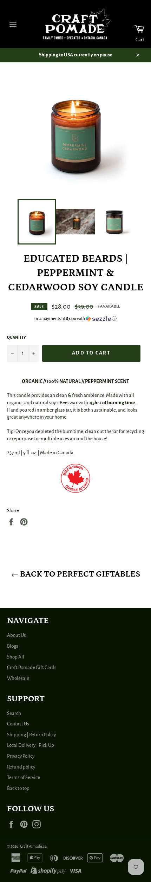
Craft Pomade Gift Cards (32, 667)
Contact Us (18, 723)
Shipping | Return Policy (31, 734)
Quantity (16, 337)
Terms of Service (23, 777)
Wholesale (18, 678)
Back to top (18, 788)
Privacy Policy (20, 756)
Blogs (12, 646)
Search (14, 713)
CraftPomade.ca (33, 846)
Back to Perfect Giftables (79, 574)
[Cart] (134, 24)
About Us (16, 635)
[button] (75, 319)
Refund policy (21, 767)
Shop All (15, 657)
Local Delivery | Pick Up (30, 745)
